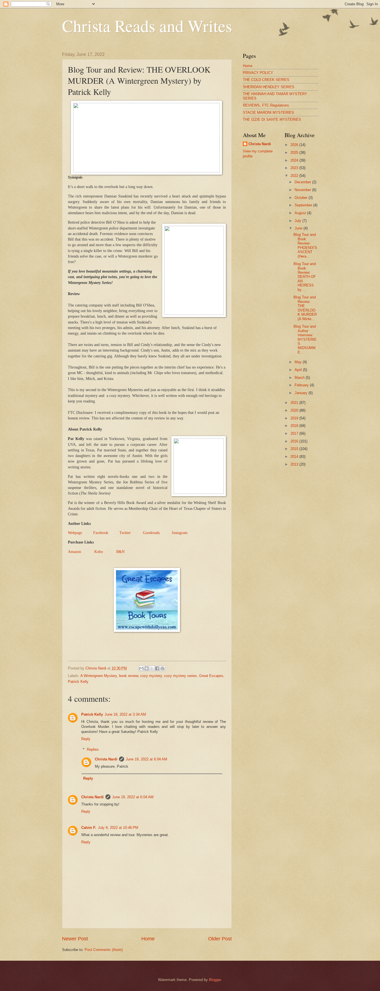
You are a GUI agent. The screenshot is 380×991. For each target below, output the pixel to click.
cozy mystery (151, 676)
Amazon (74, 552)
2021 (294, 403)
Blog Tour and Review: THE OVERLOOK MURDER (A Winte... (305, 308)
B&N (120, 552)
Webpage (75, 533)
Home (148, 938)
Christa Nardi (106, 759)
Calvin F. (88, 828)
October (302, 198)
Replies (93, 749)
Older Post (220, 938)
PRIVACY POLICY (258, 73)
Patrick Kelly (78, 681)
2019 (294, 418)
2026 (294, 145)
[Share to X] (152, 668)
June (299, 228)
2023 (294, 168)
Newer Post (75, 938)
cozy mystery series (180, 676)
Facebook (100, 533)
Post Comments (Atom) (104, 950)
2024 (294, 160)
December (303, 182)
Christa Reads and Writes (147, 25)
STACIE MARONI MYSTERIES (268, 112)
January (302, 393)
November (303, 190)
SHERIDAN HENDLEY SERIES (268, 87)
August (301, 213)
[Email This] (141, 668)
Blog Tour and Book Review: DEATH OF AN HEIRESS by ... (304, 277)
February (302, 385)
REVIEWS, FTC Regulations (266, 105)
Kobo (98, 552)
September (304, 205)
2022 (294, 176)
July (298, 221)
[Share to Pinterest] (162, 668)
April (299, 370)
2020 (294, 410)
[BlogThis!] (146, 668)
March (300, 377)
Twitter (125, 533)
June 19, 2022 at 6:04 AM (146, 759)
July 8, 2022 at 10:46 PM (118, 828)
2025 (294, 152)
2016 (294, 441)
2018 (294, 426)
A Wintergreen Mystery (98, 676)
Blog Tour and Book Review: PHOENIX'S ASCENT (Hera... (305, 245)
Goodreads (151, 533)
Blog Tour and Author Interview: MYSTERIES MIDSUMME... (305, 339)
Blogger (215, 980)
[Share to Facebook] (157, 668)
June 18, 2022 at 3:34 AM (125, 714)
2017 (294, 433)
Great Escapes (211, 676)
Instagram (179, 533)
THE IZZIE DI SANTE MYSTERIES (272, 119)
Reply (85, 739)
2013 (294, 464)
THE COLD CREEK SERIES (266, 80)
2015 (294, 449)
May (299, 362)
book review (128, 676)
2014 (294, 456)
